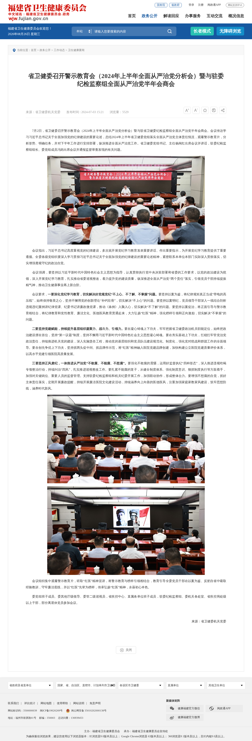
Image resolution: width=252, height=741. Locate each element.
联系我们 (13, 703)
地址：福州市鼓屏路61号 (22, 717)
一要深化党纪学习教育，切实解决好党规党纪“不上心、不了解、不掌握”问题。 (103, 294)
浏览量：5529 (119, 112)
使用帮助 (62, 703)
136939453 (77, 717)
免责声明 (95, 703)
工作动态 (59, 50)
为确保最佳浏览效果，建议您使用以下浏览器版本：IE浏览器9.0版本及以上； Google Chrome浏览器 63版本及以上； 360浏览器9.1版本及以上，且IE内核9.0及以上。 (126, 736)
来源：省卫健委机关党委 (43, 112)
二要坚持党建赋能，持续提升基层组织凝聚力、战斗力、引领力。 (78, 328)
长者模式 (202, 31)
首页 (132, 16)
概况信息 (236, 16)
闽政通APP (214, 4)
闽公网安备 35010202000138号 (89, 710)
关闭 (129, 650)
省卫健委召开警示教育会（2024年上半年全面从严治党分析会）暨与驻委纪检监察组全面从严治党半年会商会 (126, 80)
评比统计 (29, 703)
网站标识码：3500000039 (22, 710)
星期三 (35, 34)
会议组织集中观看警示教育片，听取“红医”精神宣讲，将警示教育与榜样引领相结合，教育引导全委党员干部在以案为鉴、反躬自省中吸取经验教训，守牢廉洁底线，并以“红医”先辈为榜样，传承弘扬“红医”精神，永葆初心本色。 (126, 584)
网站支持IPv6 (235, 5)
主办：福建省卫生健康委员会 (102, 731)
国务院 (161, 5)
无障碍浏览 (230, 31)
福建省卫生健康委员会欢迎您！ (30, 28)
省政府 (175, 5)
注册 (201, 4)
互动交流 (214, 16)
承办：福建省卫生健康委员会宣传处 (146, 731)
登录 (191, 4)
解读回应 (171, 16)
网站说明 (78, 703)
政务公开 (150, 16)
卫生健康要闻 (76, 50)
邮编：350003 (47, 717)
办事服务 (193, 16)
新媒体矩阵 (173, 700)
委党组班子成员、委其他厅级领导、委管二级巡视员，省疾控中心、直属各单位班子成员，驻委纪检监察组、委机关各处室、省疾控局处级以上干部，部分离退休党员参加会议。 (126, 599)
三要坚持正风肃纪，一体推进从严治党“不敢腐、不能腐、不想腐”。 (80, 363)
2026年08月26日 (19, 34)
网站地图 (46, 703)
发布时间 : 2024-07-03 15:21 (85, 112)
